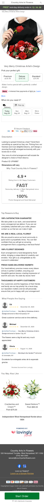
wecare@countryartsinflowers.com (22, 458)
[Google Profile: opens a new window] (24, 466)
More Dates (37, 112)
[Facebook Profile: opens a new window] (19, 466)
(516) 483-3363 (22, 455)
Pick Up (21, 105)
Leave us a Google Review (22, 473)
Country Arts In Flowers (22, 2)
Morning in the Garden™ (26, 353)
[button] (39, 497)
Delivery (7, 106)
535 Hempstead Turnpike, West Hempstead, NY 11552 (22, 453)
